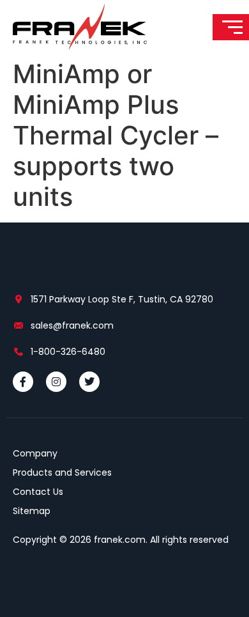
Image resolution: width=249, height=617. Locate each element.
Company (35, 453)
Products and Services (62, 472)
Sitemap (31, 510)
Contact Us (38, 491)
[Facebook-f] (23, 381)
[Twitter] (89, 381)
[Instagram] (56, 381)
